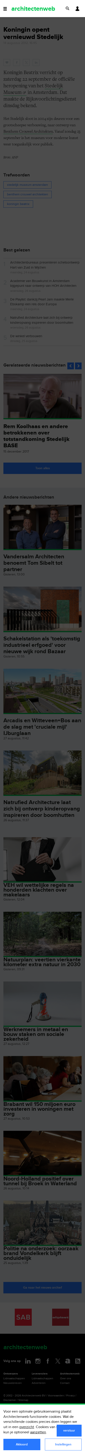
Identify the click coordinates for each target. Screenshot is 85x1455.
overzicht (26, 1427)
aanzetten (38, 1432)
